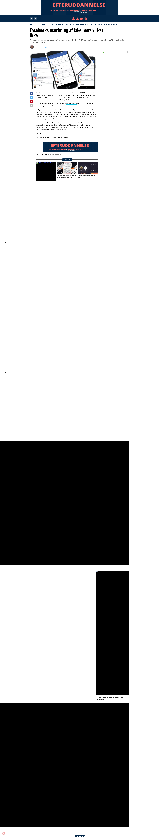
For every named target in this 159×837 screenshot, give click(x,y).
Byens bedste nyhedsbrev (110, 24)
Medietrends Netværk (58, 24)
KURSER (43, 24)
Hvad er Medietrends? (96, 24)
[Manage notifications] (3, 833)
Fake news (58, 154)
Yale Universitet (71, 104)
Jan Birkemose (40, 47)
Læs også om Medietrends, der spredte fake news (52, 137)
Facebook (51, 154)
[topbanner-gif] (70, 152)
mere (41, 133)
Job (49, 24)
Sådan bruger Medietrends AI (80, 24)
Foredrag (68, 24)
